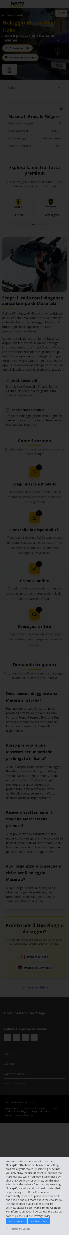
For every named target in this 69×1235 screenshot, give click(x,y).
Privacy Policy (42, 1216)
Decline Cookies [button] (39, 1221)
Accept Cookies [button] (16, 1221)
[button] (18, 1229)
